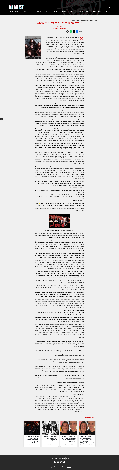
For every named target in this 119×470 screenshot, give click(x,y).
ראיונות (63, 11)
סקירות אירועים (83, 11)
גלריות (55, 11)
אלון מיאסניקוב (36, 444)
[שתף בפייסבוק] (77, 31)
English (69, 467)
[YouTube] (58, 462)
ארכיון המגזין (53, 458)
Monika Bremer (83, 444)
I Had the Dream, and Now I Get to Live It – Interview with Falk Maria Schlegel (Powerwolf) (87, 440)
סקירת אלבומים (97, 11)
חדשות (108, 11)
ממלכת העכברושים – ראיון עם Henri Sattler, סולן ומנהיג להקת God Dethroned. (32, 440)
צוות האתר (62, 458)
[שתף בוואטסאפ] (71, 31)
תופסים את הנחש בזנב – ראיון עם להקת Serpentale (51, 438)
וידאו (46, 11)
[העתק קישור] (67, 31)
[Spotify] (55, 462)
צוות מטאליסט (57, 28)
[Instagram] (61, 462)
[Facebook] (64, 462)
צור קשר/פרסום (13, 11)
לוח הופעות (26, 11)
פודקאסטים (37, 11)
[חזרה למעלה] (115, 467)
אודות (67, 458)
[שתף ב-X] (74, 31)
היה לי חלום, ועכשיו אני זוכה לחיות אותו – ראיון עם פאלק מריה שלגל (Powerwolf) (69, 439)
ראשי (96, 20)
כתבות (72, 11)
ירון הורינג (55, 444)
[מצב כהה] (1, 119)
